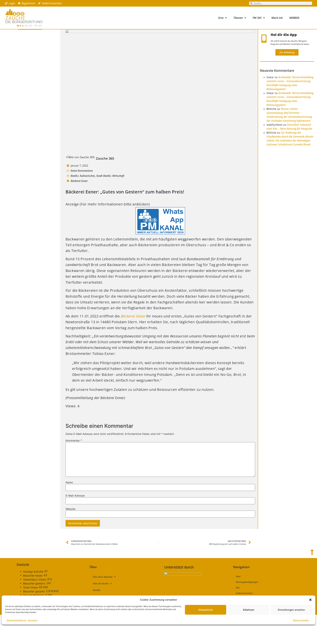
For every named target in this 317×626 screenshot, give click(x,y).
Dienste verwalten (301, 620)
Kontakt (96, 590)
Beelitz (74, 176)
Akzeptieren (205, 609)
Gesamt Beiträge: (34, 595)
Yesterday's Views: (35, 579)
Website (70, 509)
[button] (310, 599)
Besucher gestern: (34, 583)
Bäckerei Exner (79, 181)
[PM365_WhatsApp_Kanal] (160, 233)
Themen (238, 18)
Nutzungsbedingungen (247, 581)
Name (69, 482)
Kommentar (74, 440)
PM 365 (257, 18)
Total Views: (31, 587)
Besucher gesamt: (34, 591)
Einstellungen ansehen (291, 609)
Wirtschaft (118, 176)
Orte (221, 18)
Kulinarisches (87, 176)
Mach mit (277, 18)
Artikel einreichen (244, 593)
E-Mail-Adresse (75, 495)
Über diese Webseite (103, 576)
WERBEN (294, 18)
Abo (238, 587)
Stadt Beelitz (103, 176)
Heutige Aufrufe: (33, 571)
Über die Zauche (101, 583)
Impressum (33, 620)
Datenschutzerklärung (16, 620)
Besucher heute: (33, 575)
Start (238, 576)
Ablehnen (248, 609)
